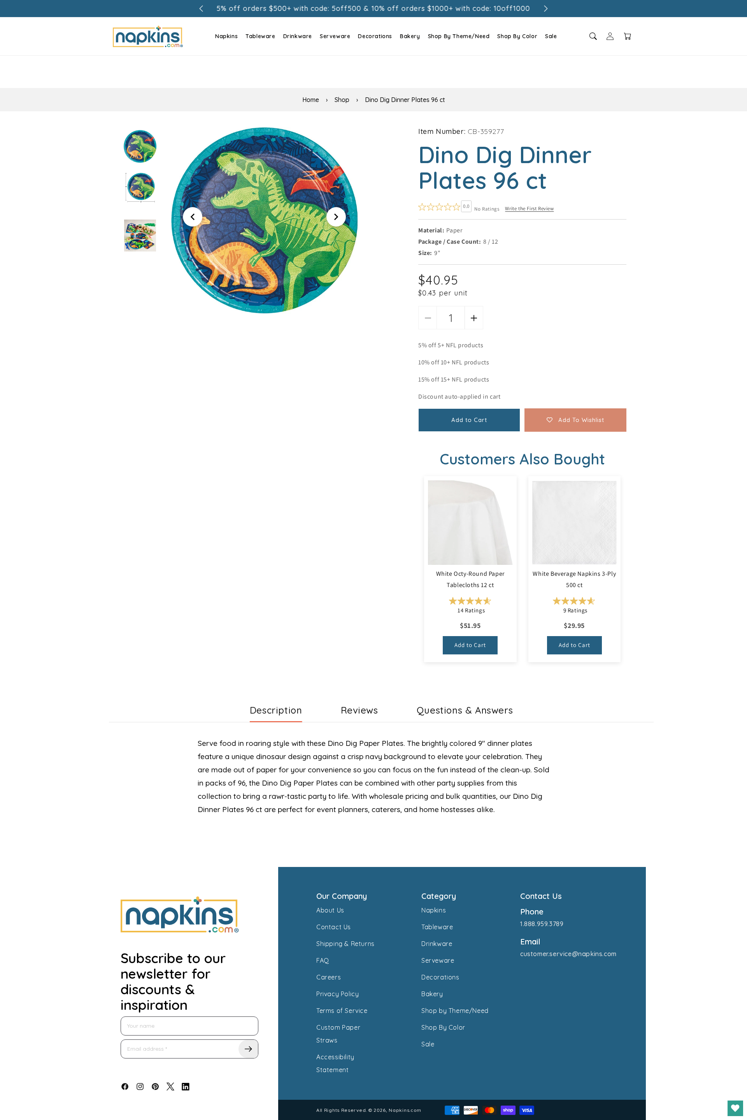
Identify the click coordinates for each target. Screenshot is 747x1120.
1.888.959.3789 (541, 924)
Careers (328, 977)
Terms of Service (342, 1011)
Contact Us (333, 927)
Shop (342, 100)
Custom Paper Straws (338, 1033)
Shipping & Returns (345, 944)
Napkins (226, 36)
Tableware (260, 36)
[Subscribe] (248, 1049)
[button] (225, 36)
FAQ (322, 960)
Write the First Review (529, 208)
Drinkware (297, 36)
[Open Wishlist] (735, 1108)
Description (276, 710)
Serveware (335, 36)
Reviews (359, 710)
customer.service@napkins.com (568, 954)
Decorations (375, 36)
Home (310, 100)
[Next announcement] (545, 8)
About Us (330, 910)
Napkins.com (405, 1110)
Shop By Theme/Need (459, 36)
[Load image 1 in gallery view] (140, 146)
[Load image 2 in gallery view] (140, 187)
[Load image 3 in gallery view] (140, 235)
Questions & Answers (465, 710)
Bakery (410, 36)
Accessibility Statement (335, 1063)
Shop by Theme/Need (455, 1011)
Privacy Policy (337, 994)
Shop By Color (517, 36)
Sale (551, 36)
